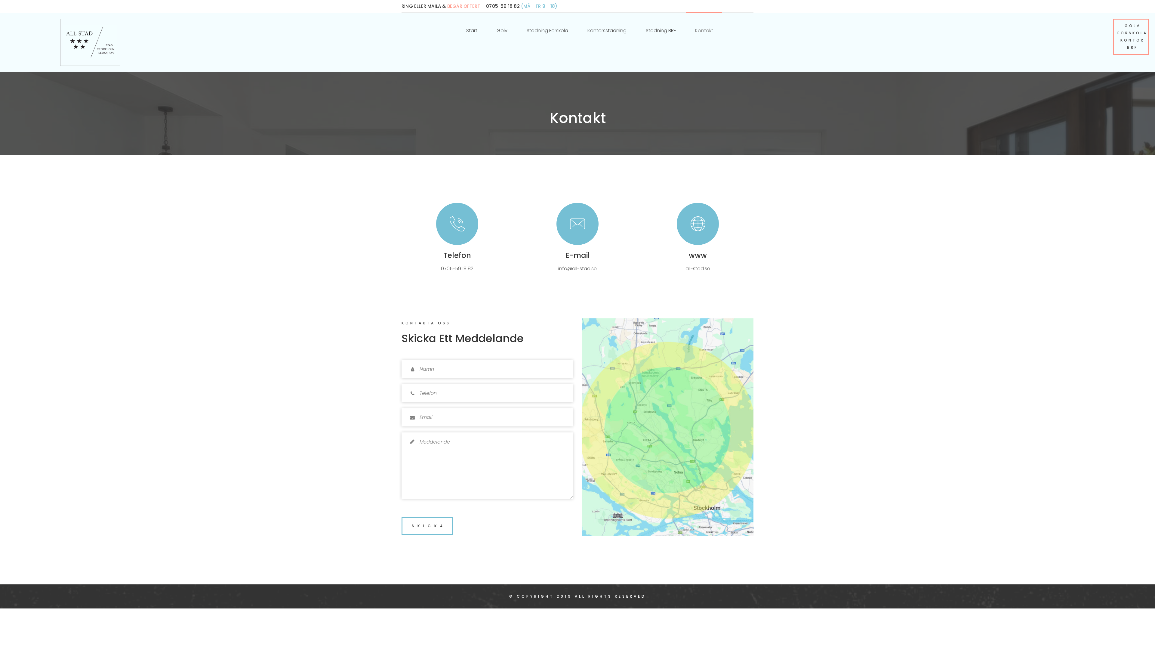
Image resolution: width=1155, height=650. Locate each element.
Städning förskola (547, 30)
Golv (502, 30)
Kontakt (704, 30)
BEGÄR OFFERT (463, 6)
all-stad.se (697, 268)
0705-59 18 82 (457, 268)
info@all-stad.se (577, 268)
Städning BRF (661, 30)
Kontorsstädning (607, 30)
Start (471, 30)
